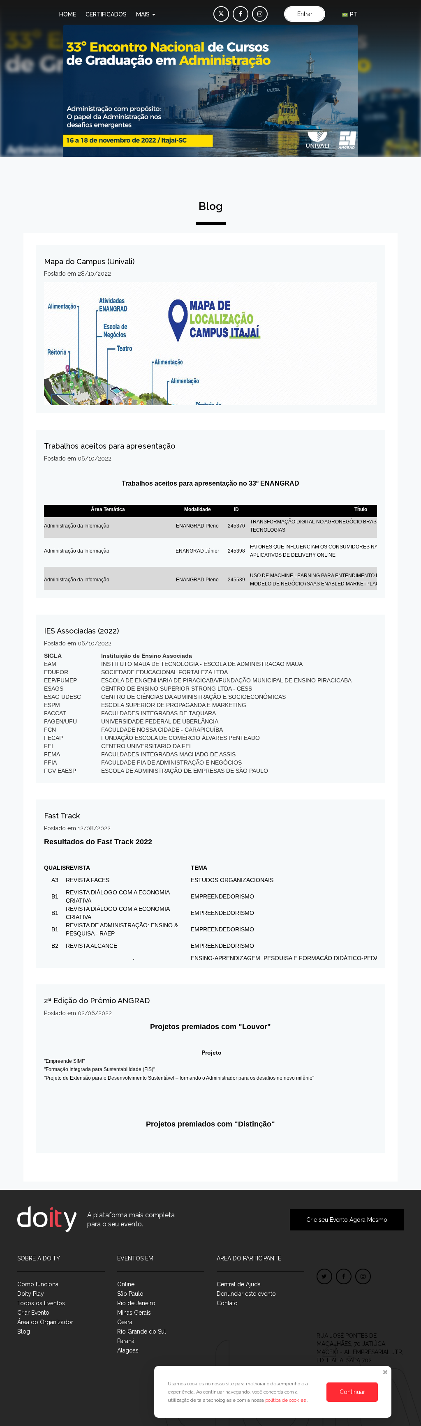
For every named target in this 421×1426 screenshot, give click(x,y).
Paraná (125, 1341)
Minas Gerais (134, 1312)
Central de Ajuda (239, 1284)
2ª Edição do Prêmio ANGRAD (97, 1000)
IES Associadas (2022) (81, 631)
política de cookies (286, 1400)
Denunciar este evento (246, 1293)
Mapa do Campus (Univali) (89, 261)
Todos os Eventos (41, 1303)
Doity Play (30, 1293)
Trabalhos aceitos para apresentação (109, 446)
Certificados (106, 14)
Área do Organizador (45, 1322)
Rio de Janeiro (136, 1303)
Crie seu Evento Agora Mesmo (346, 1219)
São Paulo (130, 1293)
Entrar (304, 14)
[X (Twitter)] (221, 14)
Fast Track (62, 815)
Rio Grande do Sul (141, 1331)
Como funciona (37, 1284)
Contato (227, 1303)
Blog (23, 1331)
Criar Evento (33, 1312)
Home (67, 14)
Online (125, 1284)
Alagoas (128, 1350)
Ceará (124, 1322)
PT (353, 14)
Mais (143, 14)
